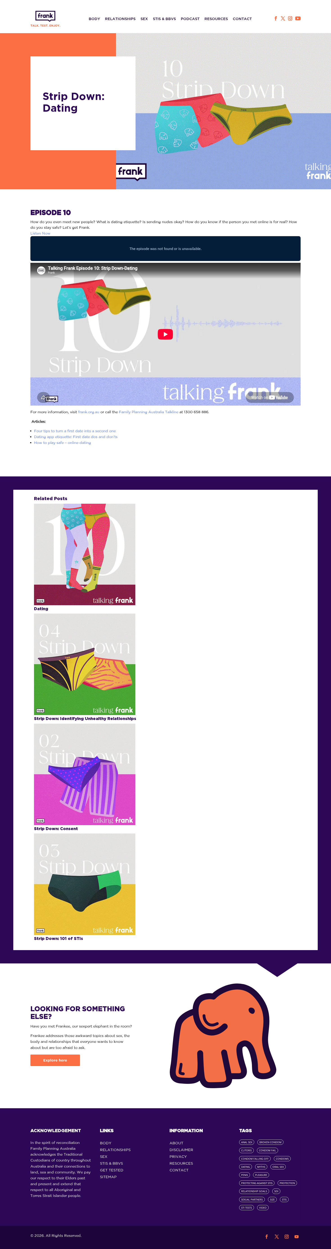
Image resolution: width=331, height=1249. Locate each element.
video (263, 1207)
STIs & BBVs (164, 19)
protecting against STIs (256, 1183)
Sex (144, 19)
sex (276, 1191)
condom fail (267, 1150)
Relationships (120, 19)
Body (94, 19)
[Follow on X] (283, 18)
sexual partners (252, 1199)
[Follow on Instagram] (290, 18)
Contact (242, 19)
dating (245, 1166)
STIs (284, 1199)
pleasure (261, 1175)
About (176, 1143)
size (272, 1199)
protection (287, 1183)
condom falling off (255, 1158)
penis (244, 1175)
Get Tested (111, 1170)
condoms (282, 1158)
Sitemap (108, 1177)
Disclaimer (181, 1150)
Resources (216, 19)
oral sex (278, 1166)
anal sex (246, 1142)
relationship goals (254, 1191)
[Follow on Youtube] (298, 18)
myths (261, 1166)
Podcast (190, 19)
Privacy (178, 1157)
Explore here (55, 1060)
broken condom (270, 1142)
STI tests (246, 1207)
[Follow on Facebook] (275, 18)
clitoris (246, 1150)
